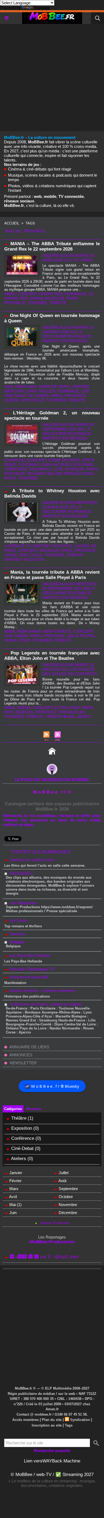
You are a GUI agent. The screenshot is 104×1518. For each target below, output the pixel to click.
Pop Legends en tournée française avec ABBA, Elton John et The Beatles (52, 655)
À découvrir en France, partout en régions (46, 1004)
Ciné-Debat (22, 1148)
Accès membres (25, 1420)
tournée (37, 303)
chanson (14, 460)
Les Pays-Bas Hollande (29, 955)
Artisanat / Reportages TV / (32, 969)
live (85, 391)
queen (11, 400)
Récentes (33, 1109)
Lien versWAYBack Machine (52, 1460)
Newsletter (23, 1063)
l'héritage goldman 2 (28, 469)
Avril (13, 1196)
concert (27, 293)
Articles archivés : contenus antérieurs (42, 990)
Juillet (64, 1172)
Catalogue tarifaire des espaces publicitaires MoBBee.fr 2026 (52, 806)
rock (10, 478)
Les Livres (17, 920)
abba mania (29, 631)
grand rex (51, 293)
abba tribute (57, 631)
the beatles (71, 712)
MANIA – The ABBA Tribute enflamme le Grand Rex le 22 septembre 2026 (52, 246)
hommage (75, 293)
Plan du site (52, 1420)
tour (24, 640)
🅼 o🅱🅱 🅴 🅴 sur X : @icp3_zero (44, 1256)
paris (72, 298)
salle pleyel (81, 635)
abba (9, 293)
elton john (67, 707)
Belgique (17, 942)
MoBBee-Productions (52, 1241)
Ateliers (19, 1158)
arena (24, 707)
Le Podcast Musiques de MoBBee (52, 779)
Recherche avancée (52, 1450)
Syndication (80, 1420)
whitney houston (24, 559)
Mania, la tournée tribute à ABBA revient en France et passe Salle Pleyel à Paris (52, 575)
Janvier (15, 1172)
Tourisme (16, 934)
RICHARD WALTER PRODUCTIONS (60, 473)
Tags (30, 223)
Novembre (68, 1204)
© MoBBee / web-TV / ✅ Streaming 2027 (52, 1474)
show (10, 555)
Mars (13, 1188)
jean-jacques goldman (67, 464)
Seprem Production (54, 1223)
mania (36, 298)
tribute (57, 303)
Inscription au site (47, 1425)
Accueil (11, 223)
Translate (42, 8)
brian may (25, 386)
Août (62, 1180)
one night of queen (26, 395)
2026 (8, 386)
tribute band (60, 716)
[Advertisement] (52, 76)
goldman (28, 464)
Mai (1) (15, 1204)
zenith (84, 716)
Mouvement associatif (28, 977)
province (14, 303)
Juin (13, 1212)
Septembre (68, 1188)
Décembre (68, 1212)
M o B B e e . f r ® (52, 792)
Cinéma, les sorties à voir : (32, 859)
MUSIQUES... (22, 873)
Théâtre (18, 1118)
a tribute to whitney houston (38, 546)
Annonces (20, 1055)
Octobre (66, 1196)
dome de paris (54, 386)
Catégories (13, 1109)
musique (54, 298)
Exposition (21, 1128)
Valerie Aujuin (58, 255)
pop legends (18, 712)
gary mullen (40, 391)
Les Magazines (23, 902)
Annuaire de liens (29, 1047)
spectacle (32, 400)
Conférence (22, 1138)
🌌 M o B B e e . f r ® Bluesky (52, 1086)
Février (15, 1180)
